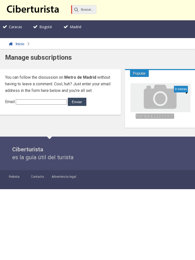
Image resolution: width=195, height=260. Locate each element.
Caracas (15, 26)
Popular (139, 73)
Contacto (37, 176)
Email (10, 101)
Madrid (75, 26)
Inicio (19, 44)
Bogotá (45, 26)
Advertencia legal (64, 176)
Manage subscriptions (155, 116)
